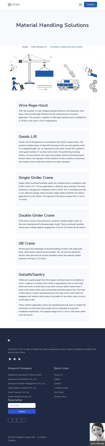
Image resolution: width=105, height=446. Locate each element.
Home (25, 47)
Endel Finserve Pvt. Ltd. (18, 392)
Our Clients (59, 392)
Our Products (39, 47)
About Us (58, 374)
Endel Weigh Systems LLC (20, 396)
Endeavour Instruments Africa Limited (24, 374)
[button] (97, 434)
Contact (57, 383)
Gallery (57, 379)
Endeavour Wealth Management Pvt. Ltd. (26, 383)
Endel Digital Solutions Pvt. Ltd (22, 388)
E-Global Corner (61, 388)
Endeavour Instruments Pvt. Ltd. (22, 379)
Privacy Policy (60, 396)
